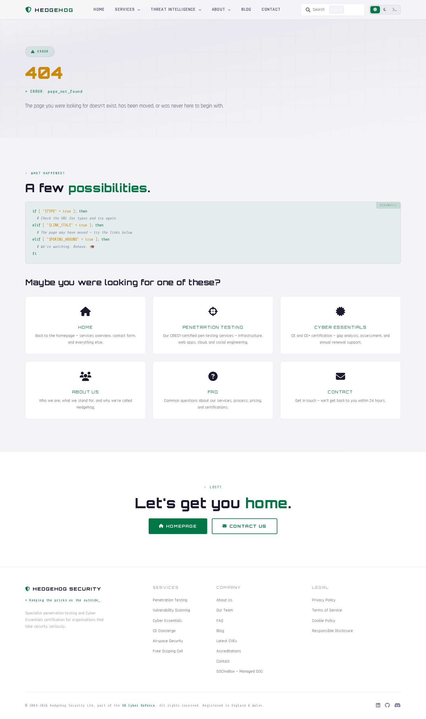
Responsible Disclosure (332, 630)
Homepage (181, 526)
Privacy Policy (324, 600)
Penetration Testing (213, 327)
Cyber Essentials (340, 327)
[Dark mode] (385, 9)
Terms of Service (327, 610)
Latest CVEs (226, 641)
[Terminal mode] (395, 9)
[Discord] (397, 706)
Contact (271, 9)
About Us (85, 392)
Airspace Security (168, 641)
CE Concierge (164, 630)
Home (99, 9)
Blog (246, 9)
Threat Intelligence (174, 9)
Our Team (224, 610)
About (219, 9)
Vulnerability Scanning (171, 610)
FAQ (213, 392)
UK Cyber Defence (138, 705)
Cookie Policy (323, 620)
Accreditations (228, 651)
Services (125, 9)
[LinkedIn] (378, 706)
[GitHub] (387, 706)
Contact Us (248, 526)
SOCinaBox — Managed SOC (239, 671)
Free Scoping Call (168, 651)
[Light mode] (375, 9)
